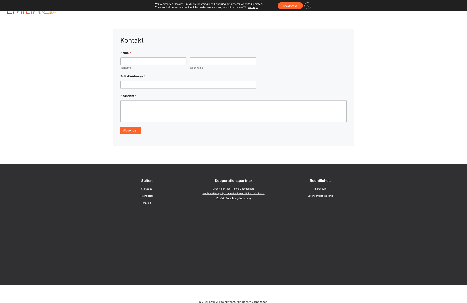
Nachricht (128, 96)
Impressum (320, 188)
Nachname (196, 67)
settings (253, 7)
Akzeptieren (290, 5)
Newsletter (146, 195)
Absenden (130, 130)
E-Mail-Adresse (132, 76)
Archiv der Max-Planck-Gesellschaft (233, 188)
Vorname (125, 67)
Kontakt (146, 202)
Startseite (146, 188)
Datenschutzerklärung (320, 195)
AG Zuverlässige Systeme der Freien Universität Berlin (233, 193)
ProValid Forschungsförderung (233, 198)
